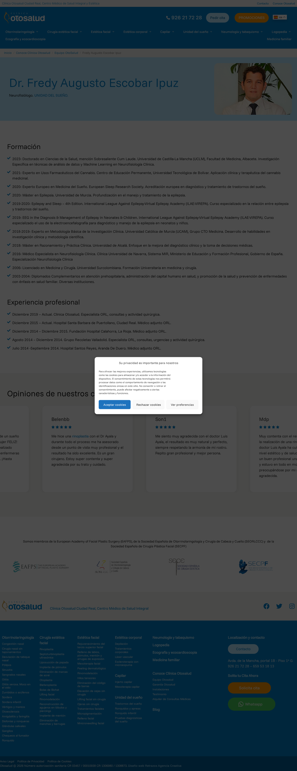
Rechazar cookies (148, 404)
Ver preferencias (182, 404)
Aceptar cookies (114, 404)
